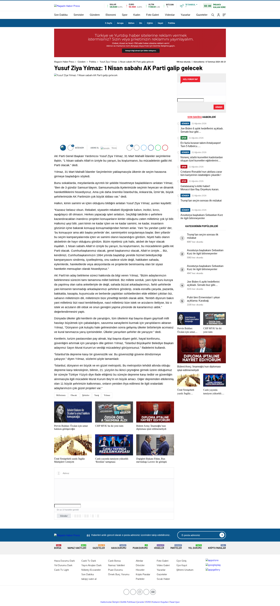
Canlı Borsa (114, 560)
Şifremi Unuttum (184, 569)
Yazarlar (185, 14)
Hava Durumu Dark (64, 560)
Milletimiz (61, 395)
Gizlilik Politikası (128, 602)
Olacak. (74, 395)
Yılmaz (107, 395)
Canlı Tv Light (61, 569)
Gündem (95, 14)
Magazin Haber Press (64, 62)
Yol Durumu (195, 546)
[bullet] (88, 516)
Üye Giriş (181, 560)
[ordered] (85, 516)
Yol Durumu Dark (63, 565)
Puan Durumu (140, 546)
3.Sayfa (108, 23)
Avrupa (120, 23)
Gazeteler (201, 14)
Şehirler (85, 395)
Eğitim (150, 23)
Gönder (64, 515)
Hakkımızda (105, 602)
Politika (171, 23)
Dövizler (140, 565)
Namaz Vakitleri (77, 546)
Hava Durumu (118, 546)
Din (140, 23)
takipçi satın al (88, 578)
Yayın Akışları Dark (91, 565)
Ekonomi (111, 14)
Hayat (160, 23)
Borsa (57, 546)
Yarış (96, 395)
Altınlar (139, 560)
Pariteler (176, 546)
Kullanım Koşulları (160, 602)
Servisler (79, 14)
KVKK (148, 602)
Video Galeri (163, 565)
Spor (124, 14)
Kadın (136, 14)
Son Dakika (61, 14)
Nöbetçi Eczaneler (91, 569)
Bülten (131, 23)
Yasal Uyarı (175, 602)
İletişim (116, 602)
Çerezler (140, 602)
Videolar (170, 14)
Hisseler (159, 546)
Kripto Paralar (217, 546)
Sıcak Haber (163, 578)
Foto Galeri (152, 14)
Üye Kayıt (181, 565)
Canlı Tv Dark (88, 560)
